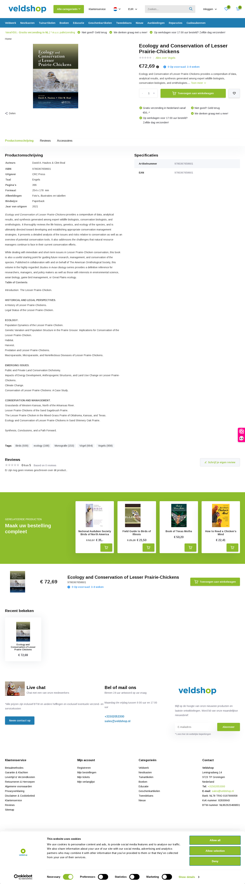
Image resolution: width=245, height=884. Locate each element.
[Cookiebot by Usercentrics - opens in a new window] (23, 877)
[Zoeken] (191, 9)
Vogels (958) (105, 445)
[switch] (103, 877)
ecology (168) (41, 445)
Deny (215, 861)
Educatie (78, 22)
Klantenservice (97, 9)
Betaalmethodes (14, 767)
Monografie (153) (64, 445)
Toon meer (197, 82)
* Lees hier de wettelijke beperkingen (193, 734)
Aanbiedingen (156, 22)
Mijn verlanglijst (86, 781)
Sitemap (9, 809)
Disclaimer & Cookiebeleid (20, 795)
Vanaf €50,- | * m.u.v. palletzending (40, 32)
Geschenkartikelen (100, 22)
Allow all (215, 840)
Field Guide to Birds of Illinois (136, 533)
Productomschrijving (19, 140)
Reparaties (175, 22)
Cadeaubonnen (196, 22)
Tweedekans (124, 22)
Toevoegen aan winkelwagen (196, 93)
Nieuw (139, 22)
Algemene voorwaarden (18, 786)
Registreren (84, 767)
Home (8, 38)
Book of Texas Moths (179, 531)
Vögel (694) (86, 445)
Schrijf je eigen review (221, 462)
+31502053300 (114, 716)
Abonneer (229, 727)
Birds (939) (22, 445)
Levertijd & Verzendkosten (20, 777)
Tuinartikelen (47, 22)
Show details (187, 876)
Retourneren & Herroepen (20, 781)
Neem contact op (19, 720)
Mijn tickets (83, 777)
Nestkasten (27, 22)
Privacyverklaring (14, 791)
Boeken (64, 22)
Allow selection (215, 850)
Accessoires (64, 140)
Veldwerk (10, 22)
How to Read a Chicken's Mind (220, 533)
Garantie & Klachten (16, 772)
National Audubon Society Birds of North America (94, 533)
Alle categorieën (67, 9)
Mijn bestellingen (86, 772)
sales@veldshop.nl (117, 721)
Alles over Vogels (165, 57)
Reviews (45, 140)
